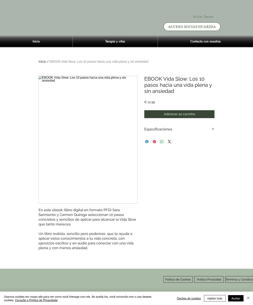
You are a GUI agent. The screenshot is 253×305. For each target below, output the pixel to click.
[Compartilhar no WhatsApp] (162, 141)
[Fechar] (248, 298)
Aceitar (235, 298)
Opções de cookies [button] (189, 298)
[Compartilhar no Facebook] (146, 141)
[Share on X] (169, 141)
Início (42, 61)
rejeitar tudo (214, 298)
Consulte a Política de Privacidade (36, 300)
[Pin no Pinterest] (154, 141)
